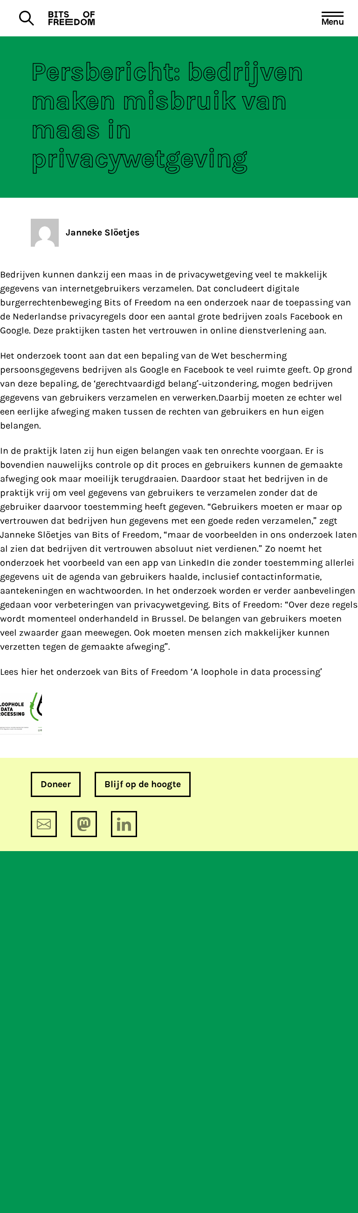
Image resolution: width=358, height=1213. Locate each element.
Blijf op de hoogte (142, 784)
